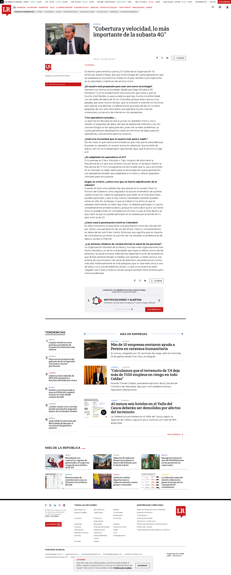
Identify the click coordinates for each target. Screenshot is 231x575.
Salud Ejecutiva (119, 535)
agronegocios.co (72, 554)
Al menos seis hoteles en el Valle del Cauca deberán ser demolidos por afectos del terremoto (145, 408)
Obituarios (98, 533)
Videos (96, 541)
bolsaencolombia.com (133, 554)
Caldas (58, 12)
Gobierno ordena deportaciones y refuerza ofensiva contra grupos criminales (125, 481)
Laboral (52, 418)
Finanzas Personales (101, 527)
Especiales (98, 524)
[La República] (6, 10)
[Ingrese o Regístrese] (227, 7)
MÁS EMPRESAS (173, 434)
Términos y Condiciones (146, 521)
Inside (115, 530)
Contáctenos (142, 515)
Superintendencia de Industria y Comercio (153, 530)
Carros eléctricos (70, 12)
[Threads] (65, 506)
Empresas (78, 524)
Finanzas (77, 527)
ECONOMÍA (32, 7)
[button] (88, 300)
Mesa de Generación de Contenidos (151, 510)
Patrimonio (49, 12)
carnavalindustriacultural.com (56, 557)
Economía (117, 518)
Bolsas (52, 387)
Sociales (77, 541)
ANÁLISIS (94, 7)
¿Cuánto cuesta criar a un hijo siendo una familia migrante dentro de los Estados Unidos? (63, 409)
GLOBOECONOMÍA (64, 7)
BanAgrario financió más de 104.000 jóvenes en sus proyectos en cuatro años (172, 461)
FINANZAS (21, 7)
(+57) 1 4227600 (51, 516)
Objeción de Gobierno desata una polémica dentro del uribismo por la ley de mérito (125, 461)
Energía (52, 340)
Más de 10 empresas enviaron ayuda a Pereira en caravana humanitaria (143, 347)
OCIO (52, 7)
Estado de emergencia (129, 12)
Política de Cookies (123, 568)
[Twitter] (162, 58)
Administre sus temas (56, 84)
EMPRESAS (43, 7)
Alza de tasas (102, 12)
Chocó (40, 12)
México (68, 455)
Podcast (77, 535)
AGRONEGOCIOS (81, 7)
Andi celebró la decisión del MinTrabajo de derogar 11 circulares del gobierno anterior (62, 424)
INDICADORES (138, 7)
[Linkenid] (56, 506)
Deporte (68, 474)
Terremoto (114, 12)
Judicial (116, 455)
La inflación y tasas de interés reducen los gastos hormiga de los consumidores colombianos (172, 482)
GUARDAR (180, 58)
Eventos (116, 524)
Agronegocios (79, 510)
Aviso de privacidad (144, 518)
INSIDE (149, 7)
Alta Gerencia (99, 510)
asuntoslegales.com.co (54, 554)
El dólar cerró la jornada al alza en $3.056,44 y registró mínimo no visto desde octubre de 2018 (62, 393)
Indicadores (78, 530)
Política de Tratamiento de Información (152, 524)
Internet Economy (81, 533)
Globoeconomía (119, 527)
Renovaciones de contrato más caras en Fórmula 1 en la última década (76, 481)
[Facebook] (157, 58)
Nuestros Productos (144, 512)
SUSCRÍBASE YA (154, 309)
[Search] (212, 7)
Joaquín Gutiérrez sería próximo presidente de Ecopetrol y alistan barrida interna (62, 346)
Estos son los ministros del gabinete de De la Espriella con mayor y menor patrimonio (62, 362)
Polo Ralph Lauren (87, 12)
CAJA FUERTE (125, 7)
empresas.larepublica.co (91, 554)
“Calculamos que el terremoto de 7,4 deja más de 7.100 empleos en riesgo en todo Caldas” (145, 374)
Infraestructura (99, 530)
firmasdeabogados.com (112, 554)
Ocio (115, 533)
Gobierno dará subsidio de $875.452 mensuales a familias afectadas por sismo (63, 378)
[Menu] (15, 7)
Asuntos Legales (80, 512)
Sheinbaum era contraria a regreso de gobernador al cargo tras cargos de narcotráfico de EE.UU (77, 463)
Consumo (78, 518)
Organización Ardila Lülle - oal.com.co (175, 555)
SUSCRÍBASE (224, 2)
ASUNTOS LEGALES (108, 7)
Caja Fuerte (98, 512)
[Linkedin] (167, 58)
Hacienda (52, 356)
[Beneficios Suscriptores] (220, 7)
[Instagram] (60, 506)
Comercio (165, 474)
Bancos (164, 455)
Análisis (116, 510)
